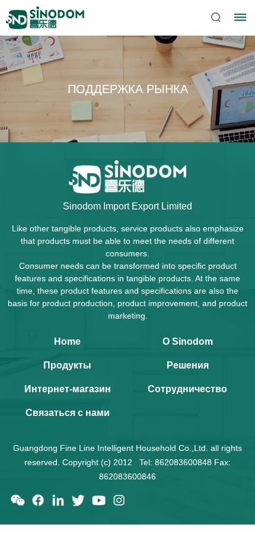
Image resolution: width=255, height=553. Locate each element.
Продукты (67, 365)
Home (67, 341)
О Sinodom (187, 341)
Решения (188, 365)
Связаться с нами (68, 413)
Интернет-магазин (67, 389)
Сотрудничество (187, 389)
